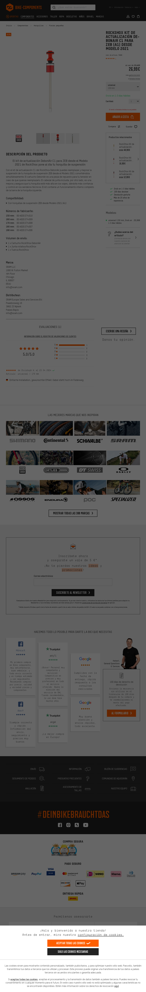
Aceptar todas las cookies (70, 943)
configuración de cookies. (101, 934)
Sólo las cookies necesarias (73, 952)
